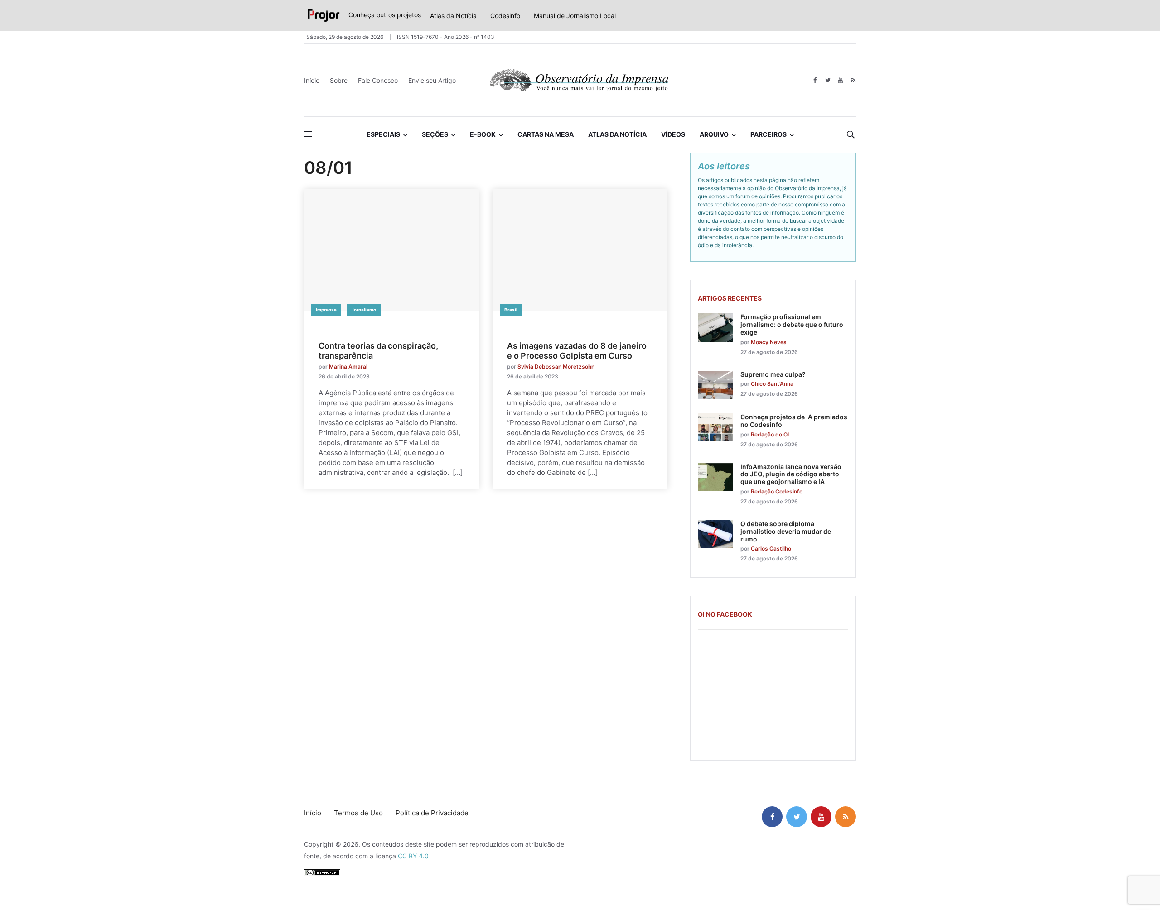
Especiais (383, 134)
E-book (483, 134)
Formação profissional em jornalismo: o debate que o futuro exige (791, 324)
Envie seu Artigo (432, 80)
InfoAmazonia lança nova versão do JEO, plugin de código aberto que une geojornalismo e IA (790, 474)
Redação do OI (770, 434)
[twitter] (828, 80)
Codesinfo (505, 15)
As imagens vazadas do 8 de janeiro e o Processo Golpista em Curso (577, 350)
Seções (435, 134)
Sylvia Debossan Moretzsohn (555, 366)
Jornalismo (363, 309)
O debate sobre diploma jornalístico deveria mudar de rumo (785, 531)
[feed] (853, 80)
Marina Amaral (348, 366)
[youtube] (840, 80)
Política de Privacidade (432, 813)
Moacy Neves (769, 342)
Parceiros (768, 134)
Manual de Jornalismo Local (575, 15)
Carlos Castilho (771, 548)
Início (311, 80)
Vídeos (673, 134)
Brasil (510, 309)
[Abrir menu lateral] (308, 134)
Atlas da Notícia (453, 15)
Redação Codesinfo (776, 491)
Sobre (339, 80)
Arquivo (714, 134)
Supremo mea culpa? (773, 374)
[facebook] (815, 80)
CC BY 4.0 (413, 856)
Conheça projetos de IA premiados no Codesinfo (793, 420)
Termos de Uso (358, 813)
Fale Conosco (378, 80)
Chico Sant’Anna (772, 383)
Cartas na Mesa (545, 134)
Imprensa (326, 309)
